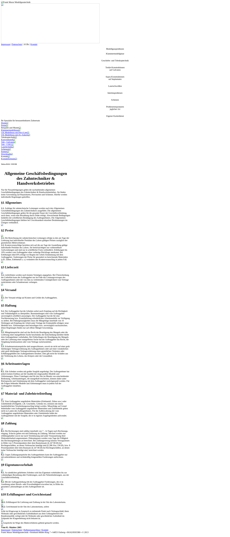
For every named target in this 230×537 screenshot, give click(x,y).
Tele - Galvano (7, 142)
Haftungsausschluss (32, 530)
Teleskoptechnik (8, 137)
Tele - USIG (6, 144)
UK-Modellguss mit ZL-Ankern (14, 135)
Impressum (5, 44)
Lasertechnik (6, 147)
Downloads (6, 154)
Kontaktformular (8, 159)
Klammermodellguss (9, 130)
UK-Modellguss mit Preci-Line (14, 132)
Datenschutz (17, 44)
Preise (3, 125)
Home (3, 123)
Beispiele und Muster (10, 128)
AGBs (26, 44)
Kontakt (33, 44)
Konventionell (7, 140)
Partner (4, 151)
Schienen (5, 149)
